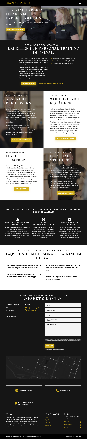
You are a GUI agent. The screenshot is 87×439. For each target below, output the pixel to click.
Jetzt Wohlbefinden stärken (66, 138)
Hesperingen (68, 424)
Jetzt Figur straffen (21, 188)
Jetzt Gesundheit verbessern (21, 140)
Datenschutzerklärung (59, 337)
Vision (46, 417)
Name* (48, 305)
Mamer (66, 427)
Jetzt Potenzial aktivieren (15, 29)
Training (47, 422)
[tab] (24, 267)
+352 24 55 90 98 (31, 310)
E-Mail (48, 315)
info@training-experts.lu (34, 308)
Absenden (49, 345)
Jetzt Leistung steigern (65, 193)
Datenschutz (78, 436)
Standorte (48, 425)
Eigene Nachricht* (51, 324)
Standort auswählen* (51, 319)
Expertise (47, 420)
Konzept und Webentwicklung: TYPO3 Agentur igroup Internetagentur (24, 436)
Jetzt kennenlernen (29, 83)
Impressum (69, 436)
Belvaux (66, 422)
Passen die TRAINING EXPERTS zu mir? (51, 83)
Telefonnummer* (51, 310)
